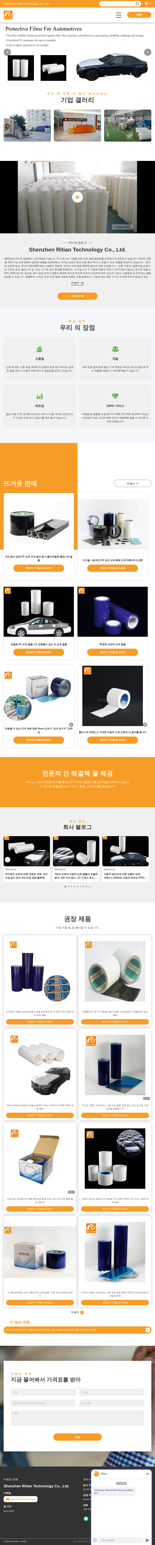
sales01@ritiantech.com (22, 1499)
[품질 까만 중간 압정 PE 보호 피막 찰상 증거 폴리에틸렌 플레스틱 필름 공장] (39, 524)
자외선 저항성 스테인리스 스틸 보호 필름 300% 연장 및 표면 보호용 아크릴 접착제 (115, 1294)
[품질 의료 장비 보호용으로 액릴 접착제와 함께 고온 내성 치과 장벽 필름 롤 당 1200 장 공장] (40, 1158)
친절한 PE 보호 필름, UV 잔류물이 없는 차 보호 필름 (39, 644)
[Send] (147, 1540)
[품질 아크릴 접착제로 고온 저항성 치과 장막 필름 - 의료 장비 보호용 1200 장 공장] (40, 1252)
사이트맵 (22, 1541)
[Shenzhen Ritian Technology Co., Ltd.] (20, 15)
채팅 (139, 14)
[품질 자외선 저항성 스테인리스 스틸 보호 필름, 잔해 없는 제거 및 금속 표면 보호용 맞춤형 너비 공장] (115, 1065)
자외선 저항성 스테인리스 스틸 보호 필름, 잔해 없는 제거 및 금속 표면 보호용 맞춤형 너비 (115, 1107)
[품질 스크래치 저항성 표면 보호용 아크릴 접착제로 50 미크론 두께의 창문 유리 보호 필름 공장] (40, 971)
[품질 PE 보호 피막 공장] (77, 80)
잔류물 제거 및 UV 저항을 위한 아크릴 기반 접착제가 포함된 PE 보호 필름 (115, 1013)
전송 (77, 1437)
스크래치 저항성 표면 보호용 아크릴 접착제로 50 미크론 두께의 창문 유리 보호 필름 (40, 1013)
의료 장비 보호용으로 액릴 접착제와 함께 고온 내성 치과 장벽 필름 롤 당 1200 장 (40, 1200)
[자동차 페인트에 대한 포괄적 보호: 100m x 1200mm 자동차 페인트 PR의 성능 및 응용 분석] (125, 865)
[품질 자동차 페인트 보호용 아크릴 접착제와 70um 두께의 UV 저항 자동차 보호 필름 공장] (40, 1065)
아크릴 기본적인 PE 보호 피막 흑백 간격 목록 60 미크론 (113, 560)
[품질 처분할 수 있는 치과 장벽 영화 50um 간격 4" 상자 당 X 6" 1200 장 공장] (39, 696)
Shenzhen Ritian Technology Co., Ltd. (77, 250)
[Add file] (95, 1540)
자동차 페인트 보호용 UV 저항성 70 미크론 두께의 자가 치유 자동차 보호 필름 (115, 1200)
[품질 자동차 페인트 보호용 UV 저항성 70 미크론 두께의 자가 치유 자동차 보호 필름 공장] (115, 1158)
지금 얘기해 (77, 296)
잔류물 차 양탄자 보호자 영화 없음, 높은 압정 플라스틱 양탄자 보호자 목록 (45, 1330)
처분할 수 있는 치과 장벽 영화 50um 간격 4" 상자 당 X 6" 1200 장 (39, 730)
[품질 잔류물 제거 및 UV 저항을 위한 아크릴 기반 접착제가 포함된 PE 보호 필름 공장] (115, 971)
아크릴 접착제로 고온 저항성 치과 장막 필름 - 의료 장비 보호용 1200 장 (40, 1294)
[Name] (137, 4)
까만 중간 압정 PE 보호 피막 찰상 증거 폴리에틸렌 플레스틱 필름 (39, 558)
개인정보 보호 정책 (11, 1541)
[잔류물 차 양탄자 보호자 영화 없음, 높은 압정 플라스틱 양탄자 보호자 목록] (147, 1330)
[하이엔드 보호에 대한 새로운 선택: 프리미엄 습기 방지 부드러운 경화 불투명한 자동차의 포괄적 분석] (27, 865)
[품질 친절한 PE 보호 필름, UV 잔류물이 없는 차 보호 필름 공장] (39, 612)
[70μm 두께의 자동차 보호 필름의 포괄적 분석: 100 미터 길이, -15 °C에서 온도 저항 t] (76, 865)
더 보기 (75, 283)
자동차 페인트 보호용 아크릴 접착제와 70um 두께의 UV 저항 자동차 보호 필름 (40, 1107)
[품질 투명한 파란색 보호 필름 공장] (113, 612)
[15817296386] (86, 1519)
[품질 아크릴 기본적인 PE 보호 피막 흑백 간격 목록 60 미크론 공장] (113, 524)
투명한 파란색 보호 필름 (113, 644)
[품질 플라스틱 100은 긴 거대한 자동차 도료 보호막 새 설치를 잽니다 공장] (113, 696)
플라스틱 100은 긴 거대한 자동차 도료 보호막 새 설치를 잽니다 (113, 732)
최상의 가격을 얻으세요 (38, 568)
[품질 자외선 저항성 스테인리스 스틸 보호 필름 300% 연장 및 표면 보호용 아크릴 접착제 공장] (115, 1252)
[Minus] (147, 1474)
